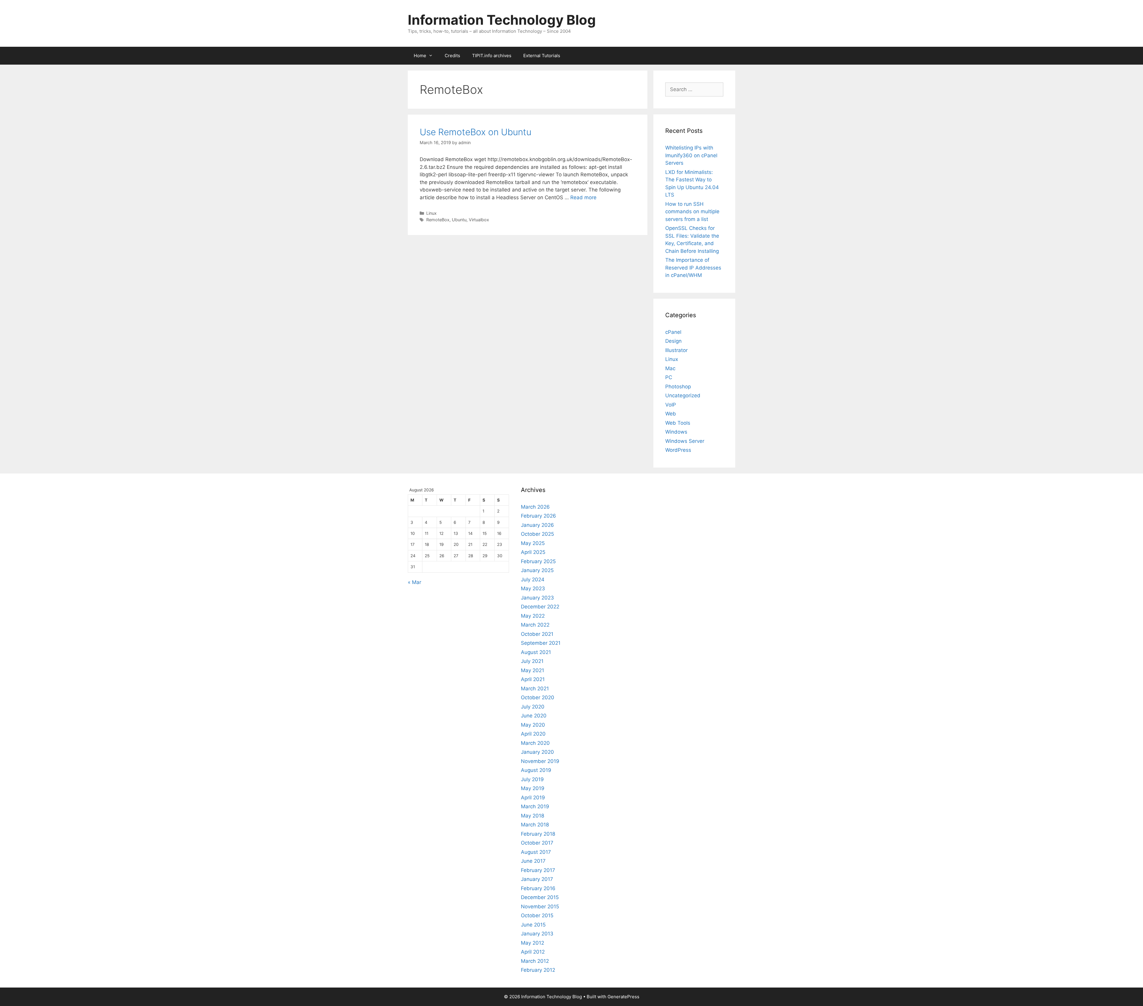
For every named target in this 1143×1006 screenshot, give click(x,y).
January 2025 (537, 570)
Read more (583, 197)
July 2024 (532, 580)
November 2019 (540, 761)
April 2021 (533, 679)
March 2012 (535, 961)
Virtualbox (479, 219)
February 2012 (538, 970)
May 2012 (532, 943)
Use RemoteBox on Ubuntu (475, 132)
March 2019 (535, 806)
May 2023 (533, 588)
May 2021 (532, 670)
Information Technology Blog (502, 20)
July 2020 (532, 707)
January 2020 (537, 752)
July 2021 (532, 661)
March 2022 (535, 625)
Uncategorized (682, 395)
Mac (670, 368)
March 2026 (535, 507)
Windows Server (684, 441)
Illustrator (676, 350)
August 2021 (536, 652)
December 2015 (540, 897)
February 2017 (538, 870)
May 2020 (533, 725)
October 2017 (537, 843)
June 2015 (533, 925)
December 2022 (540, 607)
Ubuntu (459, 219)
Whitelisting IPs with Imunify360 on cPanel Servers (691, 155)
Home (420, 55)
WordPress (678, 450)
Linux (431, 213)
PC (668, 377)
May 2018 (532, 816)
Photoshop (678, 387)
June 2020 (533, 716)
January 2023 (537, 598)
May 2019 (532, 788)
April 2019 (533, 798)
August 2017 (536, 852)
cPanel (673, 332)
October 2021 (537, 634)
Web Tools (677, 423)
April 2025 (533, 552)
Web (670, 414)
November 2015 (540, 907)
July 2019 (532, 779)
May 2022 (533, 616)
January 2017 (537, 879)
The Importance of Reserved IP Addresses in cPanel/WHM (693, 267)
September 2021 (540, 643)
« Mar (414, 582)
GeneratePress (623, 996)
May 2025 (533, 543)
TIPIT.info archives (491, 55)
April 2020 (533, 734)
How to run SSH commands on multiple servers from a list (692, 211)
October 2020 (537, 697)
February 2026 (538, 516)
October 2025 (537, 534)
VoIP (670, 405)
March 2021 (535, 689)
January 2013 (537, 934)
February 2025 (538, 561)
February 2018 (538, 834)
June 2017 (533, 861)
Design (673, 341)
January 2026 (537, 525)
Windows (676, 432)
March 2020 (535, 743)
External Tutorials (541, 55)
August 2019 (536, 770)
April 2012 (533, 952)
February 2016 (538, 888)
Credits (452, 55)
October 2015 (537, 915)
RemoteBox (437, 219)
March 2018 (535, 825)
